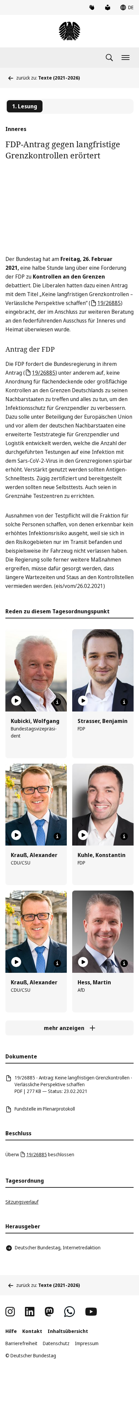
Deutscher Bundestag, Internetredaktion (58, 1247)
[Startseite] (69, 31)
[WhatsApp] (69, 1311)
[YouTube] (91, 1311)
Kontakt (32, 1331)
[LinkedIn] (29, 1311)
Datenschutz (56, 1343)
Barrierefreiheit (21, 1343)
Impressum (87, 1343)
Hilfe (11, 1331)
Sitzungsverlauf (21, 1202)
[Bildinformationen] (57, 702)
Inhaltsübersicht (68, 1331)
